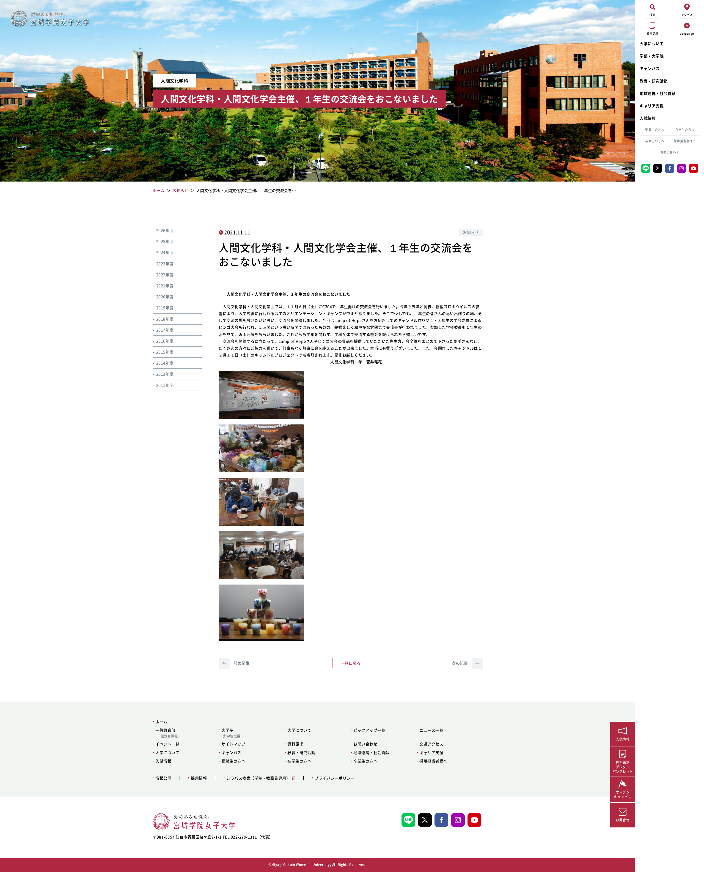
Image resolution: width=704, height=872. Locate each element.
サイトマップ (233, 744)
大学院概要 (231, 736)
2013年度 (165, 374)
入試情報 (648, 118)
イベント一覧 (167, 744)
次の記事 (465, 663)
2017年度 (165, 330)
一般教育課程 (167, 736)
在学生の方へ (684, 129)
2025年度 (165, 241)
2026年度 (165, 230)
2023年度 (165, 263)
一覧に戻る (351, 663)
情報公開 (163, 778)
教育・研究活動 (654, 81)
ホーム (161, 721)
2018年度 (165, 319)
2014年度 (165, 363)
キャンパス (650, 68)
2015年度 (165, 352)
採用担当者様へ (685, 141)
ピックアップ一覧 (369, 730)
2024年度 (165, 252)
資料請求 (295, 744)
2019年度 (165, 308)
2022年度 (165, 274)
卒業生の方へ (654, 141)
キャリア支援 (652, 105)
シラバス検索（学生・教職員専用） (258, 778)
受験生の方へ (654, 129)
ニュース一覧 (431, 730)
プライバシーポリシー (334, 778)
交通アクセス (431, 744)
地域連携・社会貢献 (658, 93)
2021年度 (165, 285)
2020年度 (165, 296)
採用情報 (199, 778)
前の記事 (235, 663)
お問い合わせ (669, 152)
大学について (652, 43)
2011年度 (165, 385)
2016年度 (165, 341)
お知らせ (471, 232)
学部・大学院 (652, 56)
